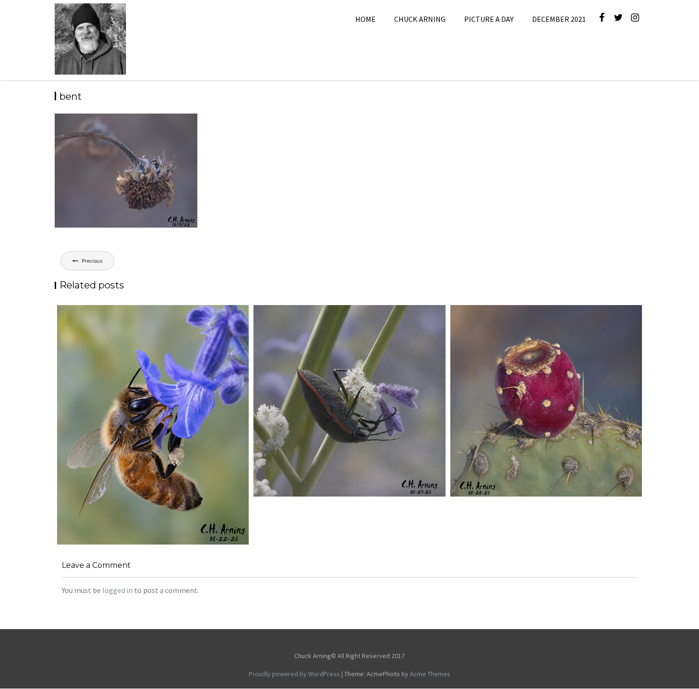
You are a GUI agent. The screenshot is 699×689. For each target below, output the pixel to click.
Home (365, 19)
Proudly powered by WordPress (294, 674)
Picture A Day (489, 19)
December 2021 (559, 19)
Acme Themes (430, 674)
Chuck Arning (420, 19)
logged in (117, 590)
